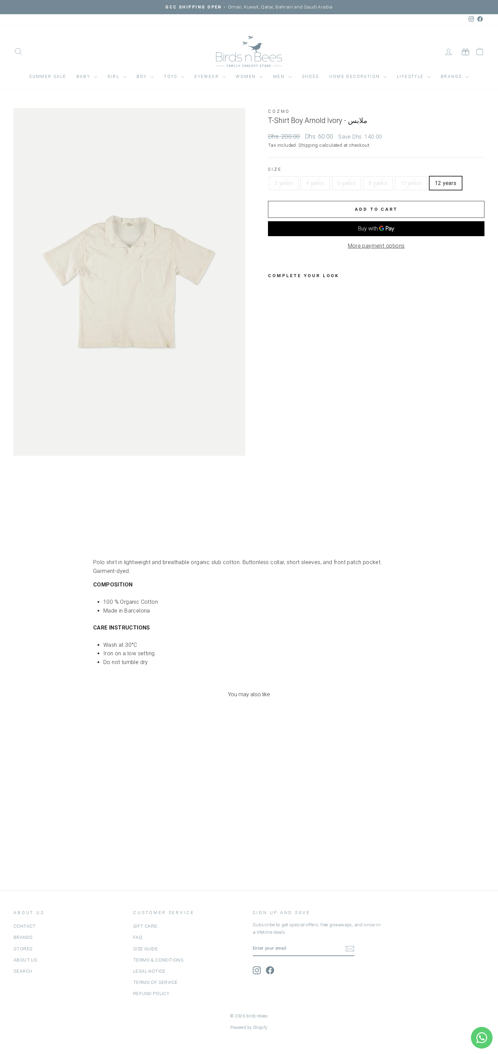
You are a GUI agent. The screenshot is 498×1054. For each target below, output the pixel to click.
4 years (315, 183)
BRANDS (23, 937)
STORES (23, 948)
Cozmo (279, 111)
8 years (378, 183)
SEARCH (23, 971)
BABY (84, 76)
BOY (143, 76)
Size (275, 169)
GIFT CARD (145, 926)
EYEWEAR (207, 76)
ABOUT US (25, 960)
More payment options (376, 246)
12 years (445, 183)
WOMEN (246, 76)
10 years (411, 183)
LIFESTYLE (411, 76)
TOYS (171, 76)
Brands (452, 76)
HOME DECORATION (355, 76)
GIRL (114, 76)
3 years (283, 183)
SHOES (310, 76)
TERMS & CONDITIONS (158, 960)
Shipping (308, 145)
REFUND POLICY (151, 993)
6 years (346, 183)
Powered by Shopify (248, 1027)
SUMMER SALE (47, 76)
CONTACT (25, 926)
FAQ (137, 937)
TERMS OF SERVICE (155, 982)
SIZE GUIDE (145, 948)
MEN (280, 76)
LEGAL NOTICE (149, 971)
